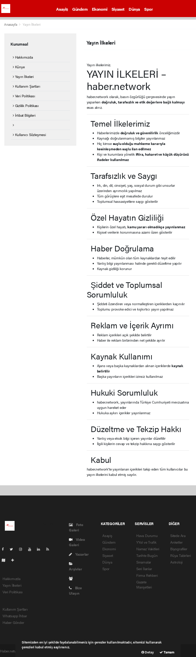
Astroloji (176, 562)
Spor (148, 9)
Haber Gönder (13, 622)
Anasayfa (11, 24)
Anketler (176, 542)
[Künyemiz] (72, 578)
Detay (149, 652)
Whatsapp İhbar (15, 615)
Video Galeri (77, 542)
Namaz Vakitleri (147, 548)
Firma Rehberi (147, 575)
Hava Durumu (147, 535)
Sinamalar (143, 562)
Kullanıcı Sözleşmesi (30, 134)
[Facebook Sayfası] (5, 549)
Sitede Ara (178, 535)
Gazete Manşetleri (144, 584)
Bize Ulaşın (75, 590)
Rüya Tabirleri (180, 555)
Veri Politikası (24, 95)
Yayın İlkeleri (24, 76)
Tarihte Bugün (147, 555)
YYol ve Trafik (146, 542)
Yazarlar (82, 554)
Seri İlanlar (144, 568)
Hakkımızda (23, 57)
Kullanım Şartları (27, 86)
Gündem (80, 9)
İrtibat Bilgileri (24, 115)
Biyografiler (178, 548)
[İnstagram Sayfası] (22, 549)
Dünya (134, 9)
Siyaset (118, 9)
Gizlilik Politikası (26, 105)
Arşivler (75, 568)
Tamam (168, 652)
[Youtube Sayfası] (31, 549)
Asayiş (62, 9)
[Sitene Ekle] (14, 559)
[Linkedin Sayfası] (40, 549)
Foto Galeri (76, 527)
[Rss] (49, 549)
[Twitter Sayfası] (13, 549)
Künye (19, 66)
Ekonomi (99, 9)
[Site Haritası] (5, 559)
